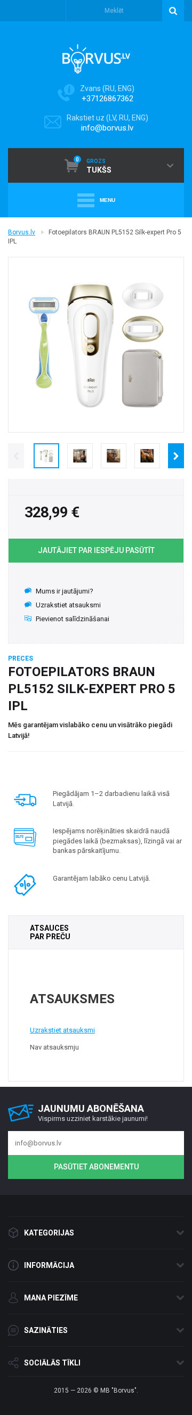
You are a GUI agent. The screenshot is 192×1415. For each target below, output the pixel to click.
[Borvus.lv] (96, 55)
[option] (46, 455)
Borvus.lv (21, 232)
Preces (20, 658)
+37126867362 (107, 98)
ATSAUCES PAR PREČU (50, 932)
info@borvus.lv (107, 128)
